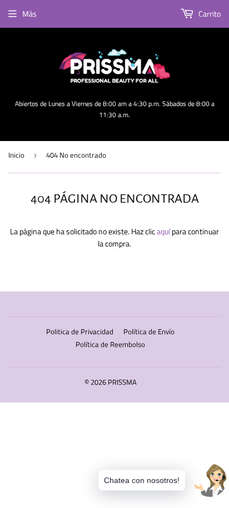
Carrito (209, 13)
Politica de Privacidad (79, 331)
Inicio (16, 154)
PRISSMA (122, 382)
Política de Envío (149, 331)
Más (29, 13)
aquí (163, 231)
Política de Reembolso (110, 344)
